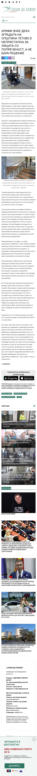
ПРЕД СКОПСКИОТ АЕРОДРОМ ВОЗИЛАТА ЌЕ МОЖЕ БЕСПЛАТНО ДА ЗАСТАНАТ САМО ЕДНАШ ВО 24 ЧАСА (18, 615)
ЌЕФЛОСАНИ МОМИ (8, 514)
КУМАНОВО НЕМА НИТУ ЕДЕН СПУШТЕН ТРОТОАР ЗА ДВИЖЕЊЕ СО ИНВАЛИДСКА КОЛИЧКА (18, 461)
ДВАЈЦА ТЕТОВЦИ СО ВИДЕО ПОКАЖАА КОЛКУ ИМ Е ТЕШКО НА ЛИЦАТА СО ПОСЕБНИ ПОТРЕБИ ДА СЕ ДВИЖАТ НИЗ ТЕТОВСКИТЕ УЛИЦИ (18, 477)
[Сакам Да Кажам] (18, 13)
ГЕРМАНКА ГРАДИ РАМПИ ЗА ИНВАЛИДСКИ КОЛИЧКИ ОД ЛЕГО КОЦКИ (18, 424)
